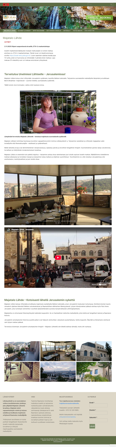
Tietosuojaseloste (57, 441)
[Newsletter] (7, 4)
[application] (58, 111)
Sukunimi (93, 417)
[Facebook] (4, 4)
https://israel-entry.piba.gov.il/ (20, 55)
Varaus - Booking (99, 17)
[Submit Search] (111, 4)
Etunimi (92, 410)
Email (91, 403)
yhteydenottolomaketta (67, 417)
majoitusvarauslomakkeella (69, 403)
